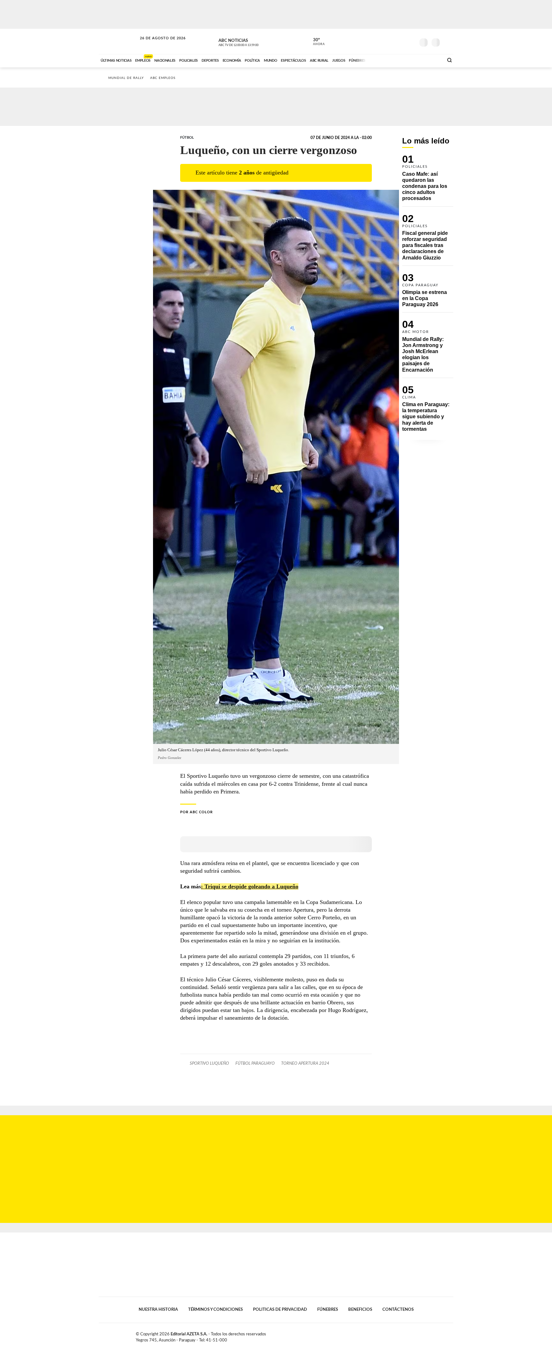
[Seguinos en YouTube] (401, 41)
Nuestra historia (158, 1309)
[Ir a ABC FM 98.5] (430, 59)
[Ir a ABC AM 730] (405, 59)
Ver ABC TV (250, 41)
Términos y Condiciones (215, 1309)
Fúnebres (327, 1309)
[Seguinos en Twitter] (391, 41)
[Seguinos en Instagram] (410, 41)
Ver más (427, 180)
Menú (448, 42)
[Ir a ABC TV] (387, 59)
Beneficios (360, 1309)
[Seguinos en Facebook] (382, 41)
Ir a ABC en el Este (156, 44)
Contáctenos (398, 1309)
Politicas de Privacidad (280, 1309)
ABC (118, 41)
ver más (315, 41)
